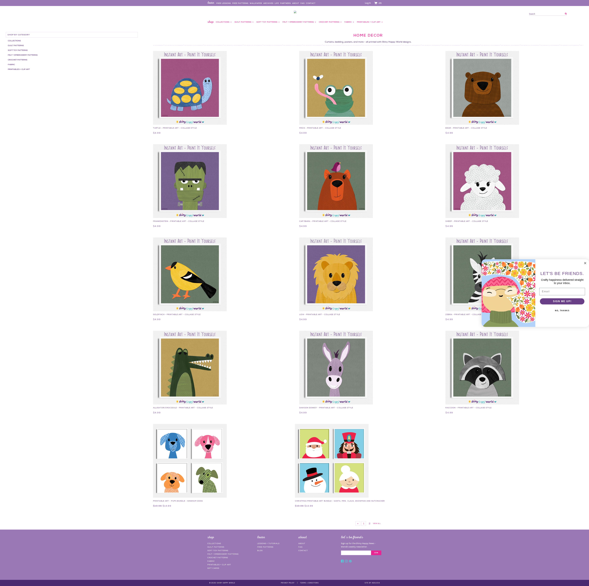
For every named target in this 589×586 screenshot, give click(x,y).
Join (376, 553)
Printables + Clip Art (19, 69)
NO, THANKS (562, 311)
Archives (268, 3)
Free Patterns (240, 3)
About (295, 3)
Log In (368, 3)
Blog (260, 550)
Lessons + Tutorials (268, 543)
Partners (285, 3)
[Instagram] (346, 561)
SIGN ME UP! (562, 301)
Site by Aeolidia (372, 583)
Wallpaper (256, 3)
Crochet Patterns (17, 60)
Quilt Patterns (16, 45)
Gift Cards (213, 568)
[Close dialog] (585, 263)
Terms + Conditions (309, 583)
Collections (14, 40)
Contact (311, 3)
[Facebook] (342, 561)
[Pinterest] (350, 561)
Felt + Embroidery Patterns (23, 55)
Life (277, 3)
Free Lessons (223, 3)
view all (377, 523)
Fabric (11, 64)
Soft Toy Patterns (18, 50)
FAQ (302, 3)
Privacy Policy (287, 583)
